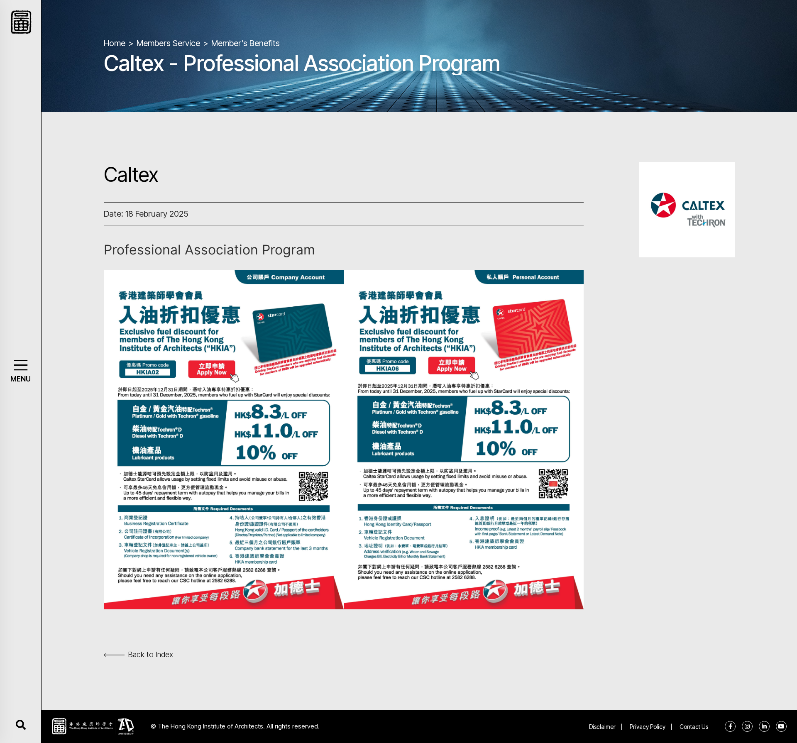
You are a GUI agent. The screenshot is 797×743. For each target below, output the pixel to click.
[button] (20, 365)
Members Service (168, 43)
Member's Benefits (245, 43)
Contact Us (694, 726)
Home (114, 43)
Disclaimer (602, 726)
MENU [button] (20, 379)
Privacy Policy (647, 726)
